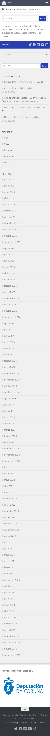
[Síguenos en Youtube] (42, 44)
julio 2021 (9, 542)
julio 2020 (9, 592)
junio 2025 (9, 260)
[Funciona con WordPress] (17, 723)
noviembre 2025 (12, 229)
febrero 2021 (10, 567)
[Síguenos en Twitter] (30, 44)
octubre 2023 (10, 386)
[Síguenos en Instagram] (46, 44)
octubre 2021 (10, 523)
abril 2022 (9, 486)
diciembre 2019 (11, 636)
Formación (9, 156)
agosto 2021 (10, 536)
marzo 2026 (10, 204)
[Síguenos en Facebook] (34, 44)
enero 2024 (9, 367)
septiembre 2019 (12, 655)
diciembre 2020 (11, 573)
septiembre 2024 (12, 317)
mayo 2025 (9, 267)
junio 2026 (9, 185)
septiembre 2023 (12, 392)
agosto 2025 (10, 248)
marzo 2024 (10, 354)
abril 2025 (9, 273)
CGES (6, 144)
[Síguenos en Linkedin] (38, 44)
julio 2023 (9, 404)
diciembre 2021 (11, 511)
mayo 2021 (9, 555)
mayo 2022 (9, 480)
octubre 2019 (10, 648)
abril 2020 (9, 611)
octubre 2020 (10, 586)
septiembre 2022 (12, 461)
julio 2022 (9, 467)
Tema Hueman (39, 723)
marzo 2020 (10, 617)
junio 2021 (9, 548)
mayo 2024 (9, 342)
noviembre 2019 (12, 642)
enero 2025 (9, 292)
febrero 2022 (10, 498)
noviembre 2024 (12, 304)
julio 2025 (9, 254)
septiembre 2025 (12, 242)
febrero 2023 (10, 436)
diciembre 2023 (11, 373)
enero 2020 (9, 630)
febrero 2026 (10, 210)
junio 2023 (9, 411)
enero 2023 (9, 442)
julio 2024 (9, 329)
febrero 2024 (10, 361)
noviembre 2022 (12, 454)
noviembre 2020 (12, 580)
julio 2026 (9, 179)
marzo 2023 (10, 430)
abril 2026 (9, 198)
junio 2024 (9, 336)
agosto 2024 (10, 323)
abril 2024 (9, 348)
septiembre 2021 (12, 530)
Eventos (8, 150)
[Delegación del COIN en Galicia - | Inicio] (9, 3)
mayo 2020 (9, 605)
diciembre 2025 (11, 223)
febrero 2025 (10, 286)
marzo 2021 (10, 561)
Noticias (8, 162)
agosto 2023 (10, 398)
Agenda (7, 137)
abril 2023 (9, 423)
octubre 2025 (10, 236)
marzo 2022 (10, 492)
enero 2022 (9, 505)
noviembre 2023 (12, 379)
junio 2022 (9, 473)
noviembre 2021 (12, 517)
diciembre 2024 (11, 298)
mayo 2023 (9, 417)
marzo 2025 (10, 279)
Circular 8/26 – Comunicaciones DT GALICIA (24, 82)
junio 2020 (9, 598)
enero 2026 (9, 217)
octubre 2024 (10, 311)
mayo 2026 (9, 192)
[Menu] (47, 3)
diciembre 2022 (11, 448)
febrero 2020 (10, 623)
